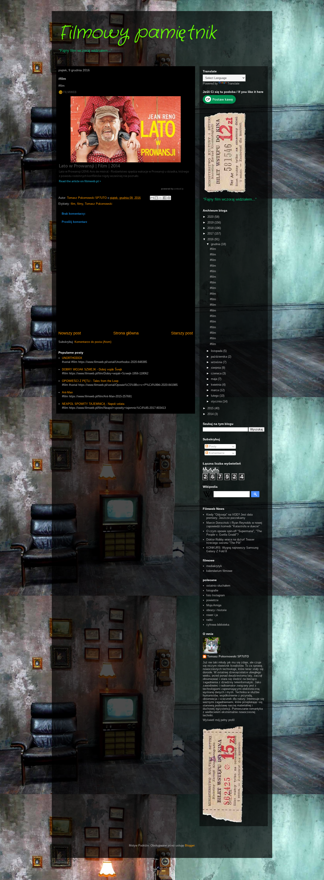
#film (213, 249)
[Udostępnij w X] (160, 198)
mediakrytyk (214, 566)
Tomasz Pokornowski (98, 203)
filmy (80, 203)
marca (215, 390)
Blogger (189, 845)
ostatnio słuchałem (218, 585)
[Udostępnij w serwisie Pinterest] (169, 198)
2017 (210, 233)
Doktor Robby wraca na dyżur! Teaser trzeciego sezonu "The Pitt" (230, 541)
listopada (217, 351)
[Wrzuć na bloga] (156, 198)
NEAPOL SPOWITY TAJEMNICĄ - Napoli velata (93, 403)
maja (214, 379)
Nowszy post (69, 333)
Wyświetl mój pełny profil (219, 720)
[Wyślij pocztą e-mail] (152, 198)
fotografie (212, 590)
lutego (215, 395)
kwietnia (216, 384)
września (217, 362)
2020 (210, 216)
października (219, 356)
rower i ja (212, 615)
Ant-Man (67, 392)
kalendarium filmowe (219, 570)
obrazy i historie (216, 610)
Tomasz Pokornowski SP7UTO (228, 656)
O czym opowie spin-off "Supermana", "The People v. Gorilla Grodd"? (234, 532)
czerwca (216, 373)
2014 (210, 414)
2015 (210, 408)
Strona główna (126, 333)
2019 (210, 222)
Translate (233, 83)
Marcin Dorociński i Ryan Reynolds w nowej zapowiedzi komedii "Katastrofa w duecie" (234, 524)
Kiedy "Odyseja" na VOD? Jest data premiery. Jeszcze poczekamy (229, 516)
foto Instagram (215, 595)
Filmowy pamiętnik (137, 33)
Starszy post (182, 333)
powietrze (212, 600)
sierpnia (216, 367)
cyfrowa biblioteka (217, 624)
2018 (210, 228)
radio (209, 619)
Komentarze (216, 453)
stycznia (217, 401)
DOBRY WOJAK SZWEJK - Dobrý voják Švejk (92, 369)
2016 (210, 239)
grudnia (216, 244)
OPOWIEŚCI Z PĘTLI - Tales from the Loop (90, 381)
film (73, 203)
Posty (212, 446)
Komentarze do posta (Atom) (92, 341)
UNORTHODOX (72, 358)
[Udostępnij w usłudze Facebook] (164, 198)
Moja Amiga (213, 605)
